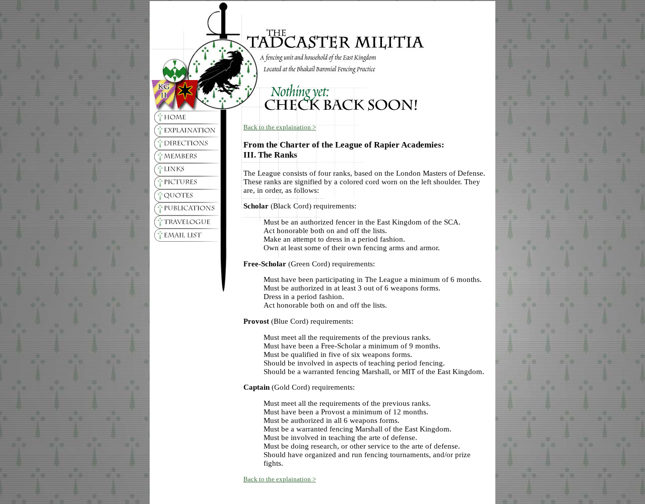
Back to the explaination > (279, 127)
